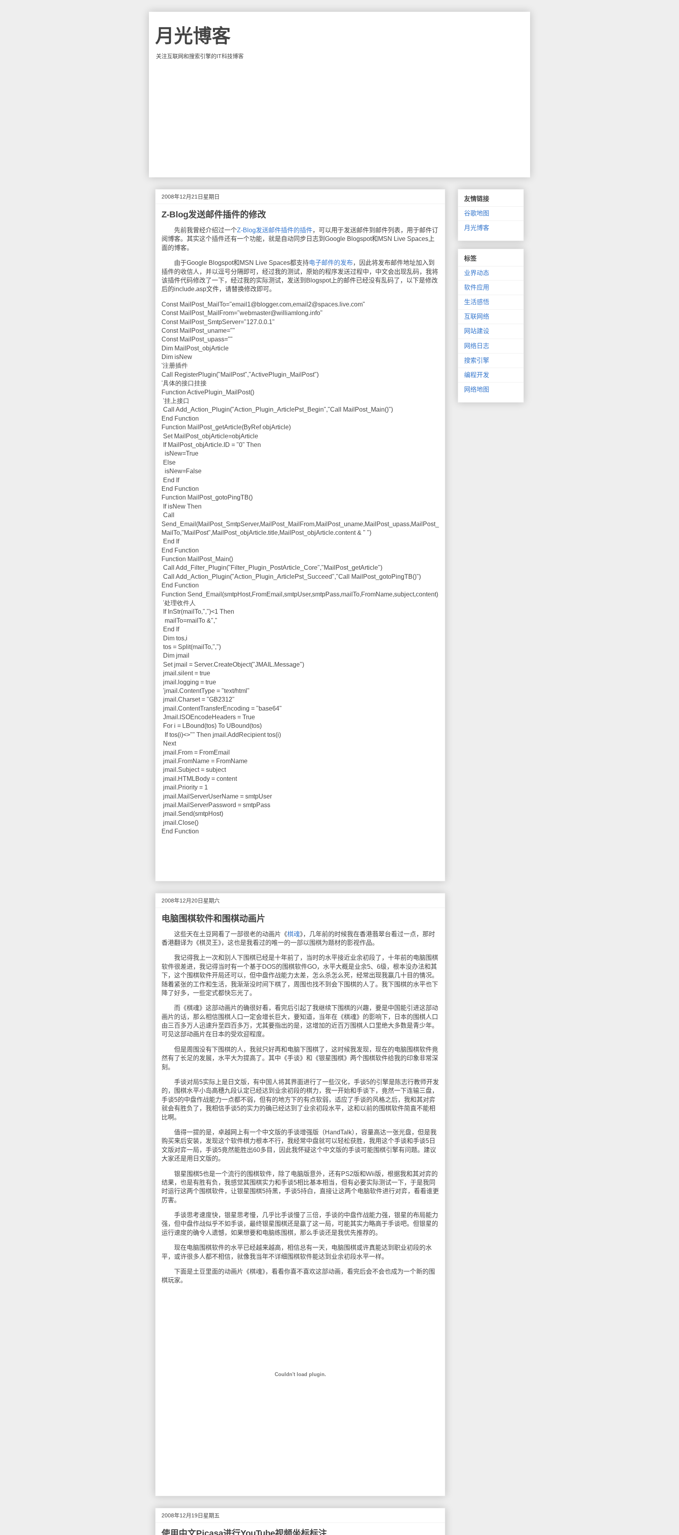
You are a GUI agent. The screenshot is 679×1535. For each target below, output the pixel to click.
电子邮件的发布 (331, 262)
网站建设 (476, 331)
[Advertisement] (339, 118)
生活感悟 (476, 302)
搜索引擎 (476, 360)
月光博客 (193, 36)
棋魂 (293, 934)
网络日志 (476, 346)
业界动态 (476, 273)
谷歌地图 (476, 213)
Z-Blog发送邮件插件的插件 (274, 230)
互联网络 (476, 316)
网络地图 (476, 389)
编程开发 (476, 375)
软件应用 (476, 287)
